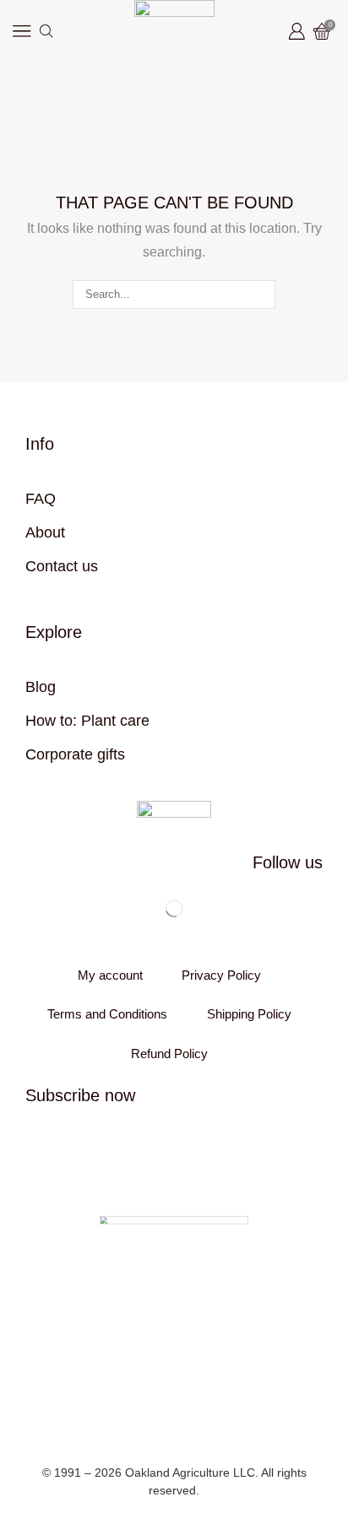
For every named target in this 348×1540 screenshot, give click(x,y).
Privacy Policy (221, 975)
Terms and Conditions (107, 1014)
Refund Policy (169, 1054)
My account (110, 975)
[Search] (261, 294)
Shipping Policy (249, 1014)
